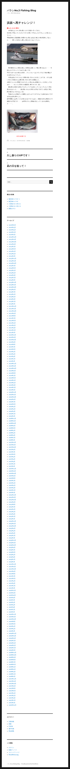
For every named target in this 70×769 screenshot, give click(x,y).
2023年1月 (12, 304)
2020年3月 (12, 385)
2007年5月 (12, 693)
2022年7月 (12, 318)
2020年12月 (12, 363)
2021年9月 (12, 342)
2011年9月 (12, 597)
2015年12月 (12, 495)
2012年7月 (12, 576)
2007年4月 (12, 695)
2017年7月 (12, 452)
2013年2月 (12, 559)
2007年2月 (12, 700)
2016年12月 (12, 468)
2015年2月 (12, 516)
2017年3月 (12, 461)
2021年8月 (12, 344)
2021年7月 (12, 347)
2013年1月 (12, 562)
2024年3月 (12, 275)
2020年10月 (12, 368)
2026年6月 (12, 225)
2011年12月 (12, 590)
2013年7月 (12, 550)
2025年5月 (12, 251)
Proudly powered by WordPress (29, 764)
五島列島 (11, 721)
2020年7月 (12, 375)
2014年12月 (12, 521)
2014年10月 (12, 526)
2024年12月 (12, 258)
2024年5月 (12, 270)
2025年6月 (12, 249)
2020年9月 (12, 371)
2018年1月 (12, 440)
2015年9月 (12, 502)
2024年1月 (12, 280)
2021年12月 (12, 335)
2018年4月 (12, 433)
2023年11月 (12, 285)
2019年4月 (12, 409)
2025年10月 (12, 242)
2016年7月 (12, 480)
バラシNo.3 (12, 140)
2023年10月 (12, 287)
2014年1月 (12, 538)
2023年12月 (12, 282)
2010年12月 (12, 614)
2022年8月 (12, 316)
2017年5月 (12, 457)
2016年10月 (12, 473)
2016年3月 (12, 488)
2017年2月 (12, 464)
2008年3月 (12, 671)
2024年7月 (12, 265)
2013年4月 (12, 554)
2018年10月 (12, 423)
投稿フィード (13, 750)
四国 (10, 724)
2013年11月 (12, 542)
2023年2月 (12, 301)
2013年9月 (12, 547)
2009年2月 (12, 648)
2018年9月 (12, 425)
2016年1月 (12, 492)
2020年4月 (12, 382)
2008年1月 (12, 676)
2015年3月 (12, 514)
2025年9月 (12, 244)
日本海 (28, 140)
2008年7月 (12, 662)
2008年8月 (12, 660)
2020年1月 (12, 390)
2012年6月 (12, 578)
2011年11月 (12, 593)
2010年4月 (12, 628)
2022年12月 (12, 306)
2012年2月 (12, 585)
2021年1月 (12, 361)
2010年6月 (12, 624)
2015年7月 (12, 507)
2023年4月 (12, 297)
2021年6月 (12, 349)
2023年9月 (12, 289)
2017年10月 (12, 447)
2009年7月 (12, 640)
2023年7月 (12, 292)
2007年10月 (12, 683)
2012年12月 (12, 564)
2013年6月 (12, 552)
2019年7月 (12, 402)
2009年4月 (12, 645)
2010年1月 (12, 631)
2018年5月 (12, 430)
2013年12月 (12, 540)
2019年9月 (12, 399)
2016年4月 (12, 485)
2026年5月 (12, 227)
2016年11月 (12, 471)
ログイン (11, 747)
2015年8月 (12, 504)
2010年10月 (12, 619)
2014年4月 (12, 531)
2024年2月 (12, 277)
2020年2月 (12, 387)
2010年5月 (12, 626)
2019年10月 (12, 397)
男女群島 (11, 731)
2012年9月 (12, 571)
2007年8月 (12, 688)
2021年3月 (12, 356)
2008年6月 (12, 664)
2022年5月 (12, 323)
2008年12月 (12, 652)
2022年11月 (12, 308)
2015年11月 (12, 497)
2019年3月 (12, 411)
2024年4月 (12, 273)
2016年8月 (12, 478)
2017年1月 (12, 466)
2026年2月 (12, 232)
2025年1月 (12, 256)
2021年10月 (12, 339)
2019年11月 (12, 394)
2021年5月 (12, 351)
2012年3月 (12, 583)
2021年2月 (12, 359)
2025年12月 (12, 237)
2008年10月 (12, 655)
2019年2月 (12, 414)
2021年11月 (12, 337)
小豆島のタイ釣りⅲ (15, 206)
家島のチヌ (12, 208)
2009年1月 (12, 650)
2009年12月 (12, 633)
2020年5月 (12, 380)
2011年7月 (12, 600)
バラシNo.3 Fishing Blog (21, 10)
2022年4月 (12, 325)
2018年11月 (12, 421)
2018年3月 (12, 435)
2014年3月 (12, 533)
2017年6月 (12, 454)
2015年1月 (12, 519)
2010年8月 (12, 621)
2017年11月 (12, 445)
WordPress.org (14, 755)
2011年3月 (12, 607)
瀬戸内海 (11, 729)
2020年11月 (12, 366)
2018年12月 (12, 418)
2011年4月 (12, 605)
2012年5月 (12, 581)
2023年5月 (12, 294)
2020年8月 (12, 373)
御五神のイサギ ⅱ (14, 199)
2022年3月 (12, 328)
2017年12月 (12, 442)
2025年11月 (12, 239)
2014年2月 (12, 535)
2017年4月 (12, 459)
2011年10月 (12, 595)
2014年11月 (12, 523)
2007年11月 (12, 681)
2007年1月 (12, 702)
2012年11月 (12, 566)
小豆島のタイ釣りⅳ (15, 204)
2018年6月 (12, 428)
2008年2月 (12, 674)
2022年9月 (12, 313)
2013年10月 (12, 545)
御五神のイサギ (13, 201)
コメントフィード (14, 752)
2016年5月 (12, 483)
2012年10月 (12, 569)
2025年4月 (12, 254)
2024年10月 (12, 263)
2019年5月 (12, 406)
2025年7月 (12, 246)
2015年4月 (12, 511)
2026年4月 (12, 230)
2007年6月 (12, 691)
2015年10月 (12, 499)
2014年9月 (12, 528)
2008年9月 (12, 657)
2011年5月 (12, 602)
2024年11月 (12, 261)
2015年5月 (12, 509)
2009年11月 (12, 636)
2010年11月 (12, 617)
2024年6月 (12, 268)
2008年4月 (12, 669)
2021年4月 (12, 354)
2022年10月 (12, 311)
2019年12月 (12, 392)
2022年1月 (12, 332)
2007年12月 (12, 679)
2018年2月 (12, 437)
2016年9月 (12, 476)
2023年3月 (12, 299)
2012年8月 (12, 574)
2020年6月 (12, 378)
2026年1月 (12, 234)
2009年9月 (12, 638)
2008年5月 (12, 667)
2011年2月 (12, 609)
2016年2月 (12, 490)
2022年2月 (12, 330)
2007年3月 (12, 698)
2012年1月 (12, 588)
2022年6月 (12, 320)
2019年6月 (12, 404)
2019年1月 (12, 416)
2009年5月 (12, 643)
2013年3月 (12, 557)
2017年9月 (12, 449)
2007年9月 (12, 686)
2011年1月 (12, 612)
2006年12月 (12, 705)
